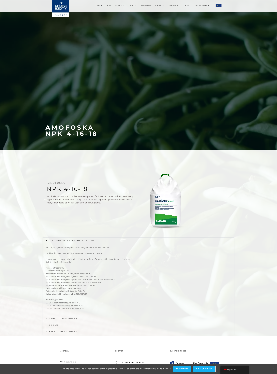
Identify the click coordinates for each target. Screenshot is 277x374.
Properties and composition (71, 240)
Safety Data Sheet (63, 331)
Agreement (182, 369)
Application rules (63, 318)
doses (53, 325)
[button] (138, 241)
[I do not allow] (273, 368)
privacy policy (204, 369)
